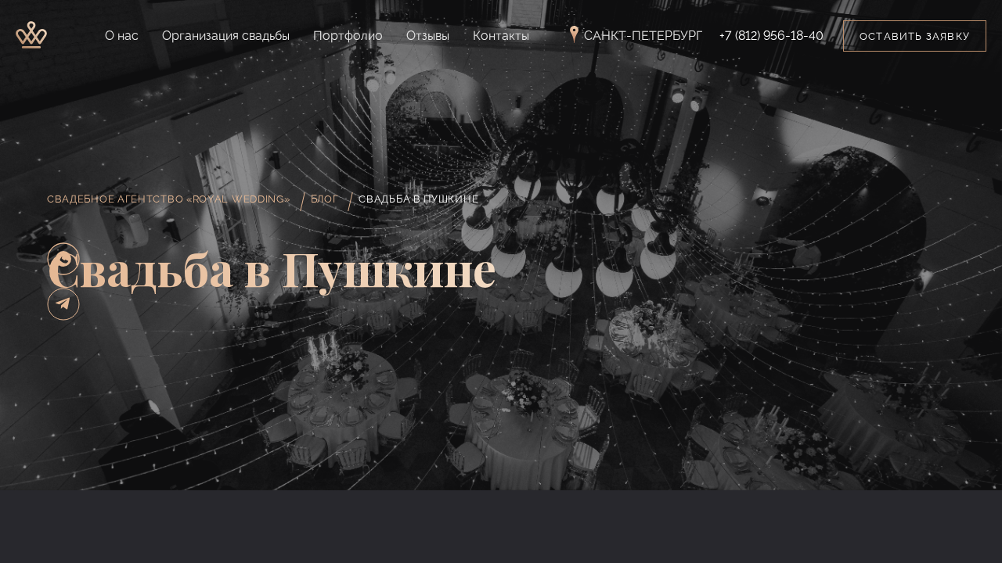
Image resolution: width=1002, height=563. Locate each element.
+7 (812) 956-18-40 (771, 36)
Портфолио (348, 35)
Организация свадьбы (226, 35)
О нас (122, 35)
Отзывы (427, 35)
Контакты (501, 35)
